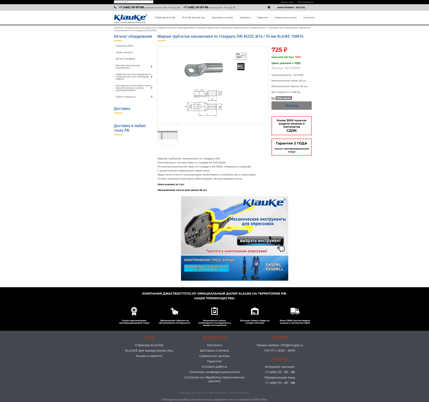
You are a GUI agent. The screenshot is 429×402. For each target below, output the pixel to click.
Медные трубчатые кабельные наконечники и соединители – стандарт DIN (240, 27)
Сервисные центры (286, 17)
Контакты (308, 17)
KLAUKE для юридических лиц (149, 350)
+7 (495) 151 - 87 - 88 (280, 372)
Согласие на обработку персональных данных (214, 379)
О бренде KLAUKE (165, 17)
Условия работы (214, 366)
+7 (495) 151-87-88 (131, 7)
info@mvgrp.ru (291, 345)
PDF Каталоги (305, 2)
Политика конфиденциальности (214, 372)
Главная (118, 27)
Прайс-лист (287, 2)
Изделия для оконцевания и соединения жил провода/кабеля (160, 27)
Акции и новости (149, 356)
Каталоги (245, 17)
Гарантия (262, 17)
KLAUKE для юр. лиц (193, 17)
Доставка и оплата (222, 17)
